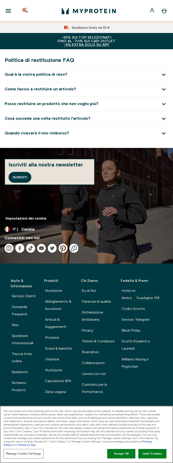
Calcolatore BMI (58, 381)
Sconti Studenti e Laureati (136, 344)
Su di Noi (89, 290)
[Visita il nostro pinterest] (63, 248)
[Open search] (25, 11)
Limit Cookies (152, 453)
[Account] (152, 11)
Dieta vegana (55, 392)
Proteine (52, 337)
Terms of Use (27, 445)
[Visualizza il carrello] (164, 11)
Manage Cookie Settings (23, 453)
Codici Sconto (133, 309)
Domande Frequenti (19, 310)
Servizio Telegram (136, 319)
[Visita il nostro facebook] (19, 248)
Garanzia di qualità (96, 301)
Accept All (121, 453)
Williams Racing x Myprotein (135, 362)
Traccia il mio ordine (22, 357)
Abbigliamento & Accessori (58, 305)
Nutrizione (53, 290)
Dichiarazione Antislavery (92, 315)
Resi (15, 325)
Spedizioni (20, 372)
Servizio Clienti (23, 296)
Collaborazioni (93, 363)
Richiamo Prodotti (19, 386)
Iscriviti (20, 177)
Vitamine (52, 359)
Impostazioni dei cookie (25, 218)
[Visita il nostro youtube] (41, 248)
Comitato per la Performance (94, 388)
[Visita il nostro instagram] (9, 248)
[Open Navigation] (8, 11)
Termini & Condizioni (98, 341)
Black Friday (131, 330)
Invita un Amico (141, 294)
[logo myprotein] (89, 11)
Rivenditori (90, 352)
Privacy (87, 330)
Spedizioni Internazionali (22, 339)
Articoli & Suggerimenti (55, 323)
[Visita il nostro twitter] (52, 248)
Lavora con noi (94, 374)
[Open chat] (73, 248)
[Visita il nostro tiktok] (30, 248)
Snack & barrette (58, 348)
